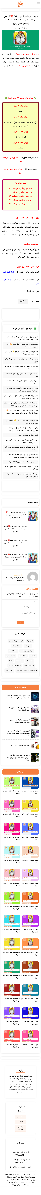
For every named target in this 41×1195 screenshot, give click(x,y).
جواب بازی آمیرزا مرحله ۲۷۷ (20, 204)
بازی (19, 28)
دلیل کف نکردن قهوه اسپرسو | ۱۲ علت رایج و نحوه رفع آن (21, 468)
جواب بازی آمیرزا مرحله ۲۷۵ (20, 196)
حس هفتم (28, 646)
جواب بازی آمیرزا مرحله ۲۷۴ (20, 192)
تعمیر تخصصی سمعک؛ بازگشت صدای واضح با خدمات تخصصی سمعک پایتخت (22, 389)
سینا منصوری (19, 574)
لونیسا (11, 661)
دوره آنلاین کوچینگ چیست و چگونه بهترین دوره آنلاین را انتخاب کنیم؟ (22, 441)
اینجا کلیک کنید (9, 272)
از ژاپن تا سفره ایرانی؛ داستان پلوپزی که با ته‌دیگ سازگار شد (21, 448)
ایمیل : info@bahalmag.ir (20, 1167)
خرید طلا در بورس (10, 656)
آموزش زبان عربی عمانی (26, 651)
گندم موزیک (30, 641)
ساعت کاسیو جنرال (16, 646)
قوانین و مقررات (20, 1128)
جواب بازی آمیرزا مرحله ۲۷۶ (20, 200)
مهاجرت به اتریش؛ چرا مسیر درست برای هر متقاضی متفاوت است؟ (21, 367)
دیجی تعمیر (33, 656)
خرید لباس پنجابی (29, 666)
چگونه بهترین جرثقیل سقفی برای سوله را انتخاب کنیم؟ (22, 382)
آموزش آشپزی (9, 670)
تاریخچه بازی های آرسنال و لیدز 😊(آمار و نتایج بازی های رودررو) (22, 422)
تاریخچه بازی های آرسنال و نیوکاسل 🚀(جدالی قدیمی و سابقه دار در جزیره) (22, 338)
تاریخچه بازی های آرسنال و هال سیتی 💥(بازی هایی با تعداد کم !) (22, 345)
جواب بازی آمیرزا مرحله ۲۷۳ (20, 188)
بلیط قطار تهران (22, 656)
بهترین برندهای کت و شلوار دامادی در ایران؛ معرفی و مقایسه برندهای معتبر (21, 397)
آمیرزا (16, 28)
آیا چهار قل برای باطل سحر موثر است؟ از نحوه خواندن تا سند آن (22, 475)
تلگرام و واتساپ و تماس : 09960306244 (21, 1161)
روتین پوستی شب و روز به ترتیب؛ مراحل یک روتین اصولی (21, 360)
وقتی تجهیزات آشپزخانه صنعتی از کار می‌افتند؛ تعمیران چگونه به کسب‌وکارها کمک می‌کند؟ (23, 429)
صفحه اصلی (20, 1117)
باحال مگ (24, 28)
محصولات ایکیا (13, 651)
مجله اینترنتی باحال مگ (23, 66)
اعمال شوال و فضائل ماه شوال (28, 435)
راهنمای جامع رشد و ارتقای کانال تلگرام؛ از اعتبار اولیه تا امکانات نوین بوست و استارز (22, 456)
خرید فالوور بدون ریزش (14, 666)
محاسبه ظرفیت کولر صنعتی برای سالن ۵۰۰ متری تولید (22, 375)
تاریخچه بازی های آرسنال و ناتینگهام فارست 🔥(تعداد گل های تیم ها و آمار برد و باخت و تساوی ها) (22, 413)
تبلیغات (20, 1122)
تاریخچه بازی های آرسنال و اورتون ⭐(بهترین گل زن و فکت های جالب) (21, 353)
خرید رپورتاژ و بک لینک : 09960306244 (20, 1154)
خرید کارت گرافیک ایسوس (16, 641)
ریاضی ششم (19, 661)
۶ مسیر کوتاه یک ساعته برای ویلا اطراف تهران (23, 462)
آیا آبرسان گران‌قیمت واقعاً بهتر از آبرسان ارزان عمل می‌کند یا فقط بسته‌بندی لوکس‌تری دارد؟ (21, 404)
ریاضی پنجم (29, 661)
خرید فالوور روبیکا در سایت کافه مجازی (27, 670)
